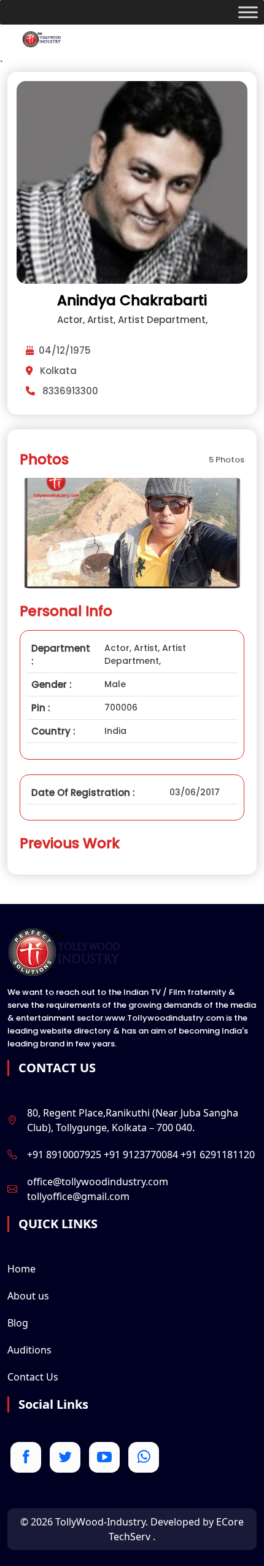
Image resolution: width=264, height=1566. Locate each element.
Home (21, 1269)
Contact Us (32, 1377)
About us (28, 1296)
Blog (17, 1323)
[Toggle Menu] (248, 12)
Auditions (29, 1350)
